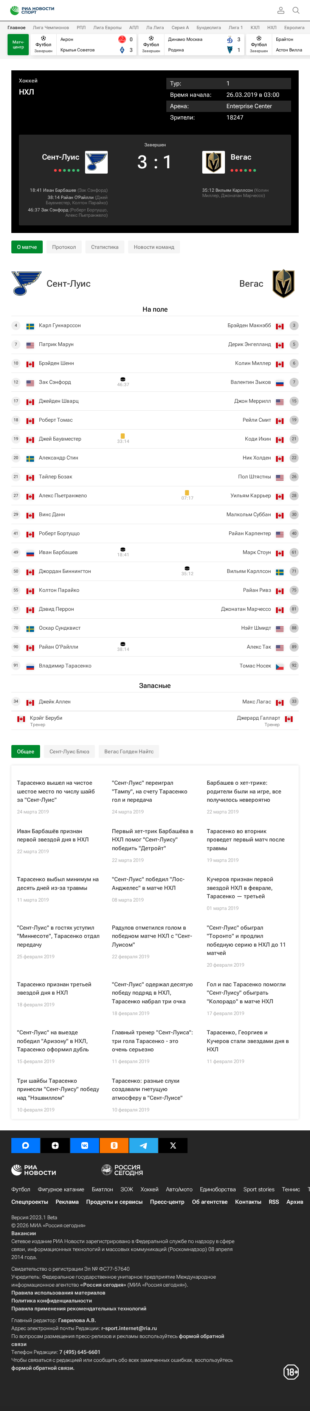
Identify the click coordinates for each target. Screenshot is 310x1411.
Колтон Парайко (89, 202)
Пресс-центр (167, 1201)
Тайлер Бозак (55, 476)
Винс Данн (52, 514)
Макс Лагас (256, 702)
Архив (295, 1201)
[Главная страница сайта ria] (12, 10)
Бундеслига (209, 27)
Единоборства (218, 1189)
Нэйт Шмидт (256, 628)
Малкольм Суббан (248, 514)
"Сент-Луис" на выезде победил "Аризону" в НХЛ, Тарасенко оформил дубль (53, 1041)
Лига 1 (236, 27)
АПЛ (134, 27)
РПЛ (81, 27)
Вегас (241, 156)
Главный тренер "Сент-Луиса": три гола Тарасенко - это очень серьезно (152, 1041)
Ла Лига (155, 27)
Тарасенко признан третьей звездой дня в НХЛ (54, 989)
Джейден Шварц (59, 401)
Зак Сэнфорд (92, 190)
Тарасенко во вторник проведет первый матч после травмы (246, 840)
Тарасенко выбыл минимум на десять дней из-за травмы (58, 883)
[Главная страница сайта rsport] (49, 10)
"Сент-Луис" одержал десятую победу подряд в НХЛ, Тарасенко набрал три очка (152, 993)
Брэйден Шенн (56, 363)
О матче (27, 247)
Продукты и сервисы (114, 1201)
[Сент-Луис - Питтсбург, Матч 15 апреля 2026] (73, 170)
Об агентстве (210, 1201)
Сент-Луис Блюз (69, 751)
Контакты (248, 1201)
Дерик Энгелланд (249, 344)
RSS (274, 1201)
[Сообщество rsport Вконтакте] (84, 1145)
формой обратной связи (42, 1368)
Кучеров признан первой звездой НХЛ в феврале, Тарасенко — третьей (240, 888)
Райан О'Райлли (77, 197)
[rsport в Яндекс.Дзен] (55, 1145)
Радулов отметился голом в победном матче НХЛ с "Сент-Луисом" (152, 936)
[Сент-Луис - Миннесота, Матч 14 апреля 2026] (69, 170)
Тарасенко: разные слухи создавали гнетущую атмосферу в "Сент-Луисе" (147, 1089)
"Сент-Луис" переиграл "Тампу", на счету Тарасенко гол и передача (150, 791)
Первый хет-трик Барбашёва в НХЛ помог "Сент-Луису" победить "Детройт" (152, 840)
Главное (16, 27)
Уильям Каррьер (251, 495)
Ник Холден (257, 458)
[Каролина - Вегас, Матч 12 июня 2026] (236, 170)
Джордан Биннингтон (65, 571)
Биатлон (102, 1189)
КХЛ (255, 27)
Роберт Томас (56, 420)
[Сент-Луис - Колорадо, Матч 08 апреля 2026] (55, 170)
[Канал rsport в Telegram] (143, 1145)
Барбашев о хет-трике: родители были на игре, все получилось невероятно (244, 791)
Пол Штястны (254, 476)
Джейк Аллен (55, 702)
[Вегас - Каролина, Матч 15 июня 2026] (232, 170)
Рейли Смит (257, 420)
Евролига (294, 27)
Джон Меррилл (252, 401)
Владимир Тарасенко (65, 666)
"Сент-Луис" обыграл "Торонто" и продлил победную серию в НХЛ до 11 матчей (246, 940)
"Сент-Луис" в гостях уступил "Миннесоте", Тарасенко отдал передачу (58, 936)
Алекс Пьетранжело (85, 215)
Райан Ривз (257, 590)
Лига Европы (107, 27)
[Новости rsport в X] (173, 1145)
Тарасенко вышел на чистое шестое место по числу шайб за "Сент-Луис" (56, 791)
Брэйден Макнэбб (249, 325)
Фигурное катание (61, 1189)
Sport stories (258, 1189)
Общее (25, 751)
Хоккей (28, 81)
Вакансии (23, 1233)
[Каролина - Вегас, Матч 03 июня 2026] (254, 170)
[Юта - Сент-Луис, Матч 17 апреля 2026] (78, 170)
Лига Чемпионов (51, 27)
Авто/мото (179, 1189)
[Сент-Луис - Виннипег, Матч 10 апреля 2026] (60, 170)
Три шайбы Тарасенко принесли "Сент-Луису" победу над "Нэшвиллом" (58, 1089)
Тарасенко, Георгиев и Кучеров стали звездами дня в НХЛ (248, 1041)
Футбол (20, 1189)
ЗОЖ (127, 1189)
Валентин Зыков (251, 382)
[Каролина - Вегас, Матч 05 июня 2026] (250, 170)
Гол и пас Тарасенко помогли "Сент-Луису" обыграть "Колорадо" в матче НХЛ (246, 993)
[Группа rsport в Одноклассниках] (114, 1145)
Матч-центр (18, 45)
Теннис (291, 1189)
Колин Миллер (253, 363)
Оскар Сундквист (60, 628)
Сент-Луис (60, 156)
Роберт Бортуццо (89, 210)
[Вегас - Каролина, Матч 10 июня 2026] (241, 170)
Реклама (67, 1201)
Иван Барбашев (59, 190)
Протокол (64, 247)
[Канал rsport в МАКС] (25, 1145)
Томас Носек (255, 666)
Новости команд (154, 247)
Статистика (105, 247)
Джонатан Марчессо (242, 195)
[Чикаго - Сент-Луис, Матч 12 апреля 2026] (64, 170)
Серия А (180, 27)
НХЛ (272, 27)
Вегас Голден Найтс (128, 751)
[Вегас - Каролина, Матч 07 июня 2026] (245, 170)
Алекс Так (259, 647)
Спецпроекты (29, 1201)
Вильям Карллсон (234, 190)
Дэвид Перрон (56, 609)
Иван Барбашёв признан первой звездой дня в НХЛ (53, 835)
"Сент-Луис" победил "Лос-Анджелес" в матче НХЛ (148, 883)
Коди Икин (258, 439)
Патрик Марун (56, 344)
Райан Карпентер (250, 533)
